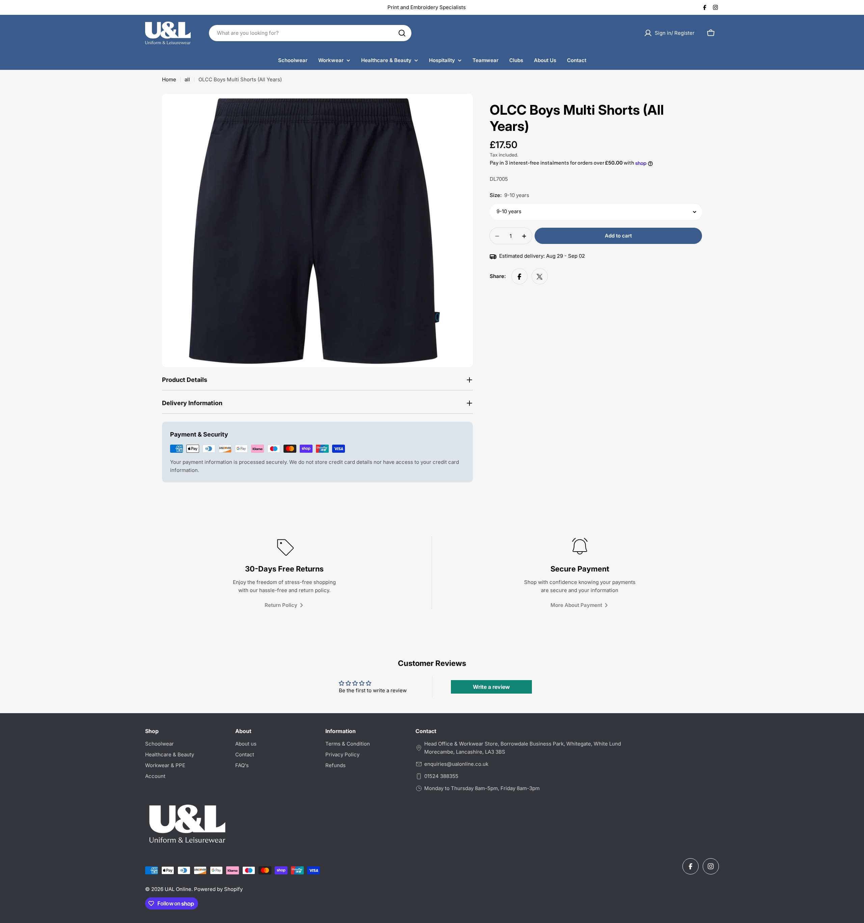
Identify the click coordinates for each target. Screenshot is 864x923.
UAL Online (178, 889)
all (187, 79)
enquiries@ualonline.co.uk (456, 764)
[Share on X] (540, 277)
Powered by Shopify (218, 889)
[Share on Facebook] (519, 277)
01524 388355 (441, 776)
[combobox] (310, 33)
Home (169, 79)
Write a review (491, 686)
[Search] (402, 33)
